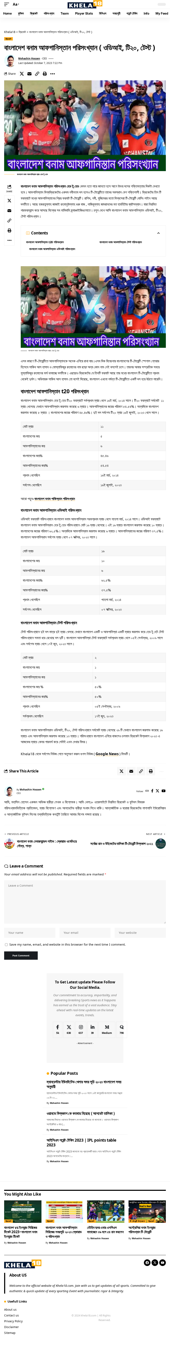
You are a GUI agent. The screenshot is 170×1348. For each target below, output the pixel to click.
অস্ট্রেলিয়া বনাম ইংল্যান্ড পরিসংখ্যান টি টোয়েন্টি (142, 1229)
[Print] (44, 73)
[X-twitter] (155, 1262)
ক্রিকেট (8, 38)
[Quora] (121, 1030)
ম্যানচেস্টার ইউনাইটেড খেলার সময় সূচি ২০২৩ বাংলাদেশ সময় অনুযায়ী (84, 1084)
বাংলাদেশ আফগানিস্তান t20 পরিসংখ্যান (45, 242)
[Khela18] (85, 4)
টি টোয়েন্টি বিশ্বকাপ (137, 1221)
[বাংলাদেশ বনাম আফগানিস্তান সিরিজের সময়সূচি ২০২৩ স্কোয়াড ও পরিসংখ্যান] (64, 1211)
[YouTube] (163, 791)
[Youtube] (162, 1262)
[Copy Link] (37, 73)
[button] (7, 4)
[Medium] (106, 1030)
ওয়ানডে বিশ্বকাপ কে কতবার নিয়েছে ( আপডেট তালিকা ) (81, 1113)
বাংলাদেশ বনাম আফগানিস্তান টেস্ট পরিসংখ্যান (121, 242)
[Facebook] (152, 791)
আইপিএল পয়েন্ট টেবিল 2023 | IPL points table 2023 (81, 1142)
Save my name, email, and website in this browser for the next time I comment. (67, 944)
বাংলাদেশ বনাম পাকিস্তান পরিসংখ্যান (54, 498)
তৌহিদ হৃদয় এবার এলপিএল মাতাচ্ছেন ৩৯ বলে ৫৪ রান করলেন (105, 1229)
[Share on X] (21, 73)
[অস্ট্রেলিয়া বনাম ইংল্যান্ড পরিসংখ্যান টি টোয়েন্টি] (147, 1211)
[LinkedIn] (92, 1030)
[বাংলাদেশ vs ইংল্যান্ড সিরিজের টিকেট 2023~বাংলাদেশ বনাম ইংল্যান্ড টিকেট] (22, 1211)
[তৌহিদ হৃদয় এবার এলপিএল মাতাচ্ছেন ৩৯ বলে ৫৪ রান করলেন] (105, 1211)
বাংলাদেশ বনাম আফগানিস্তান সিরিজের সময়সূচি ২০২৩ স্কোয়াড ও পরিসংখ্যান (64, 1232)
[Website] (147, 791)
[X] (157, 791)
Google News (107, 753)
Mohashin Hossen (29, 58)
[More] (52, 73)
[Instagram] (80, 1030)
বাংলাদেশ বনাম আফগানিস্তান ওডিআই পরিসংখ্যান (52, 249)
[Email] (29, 73)
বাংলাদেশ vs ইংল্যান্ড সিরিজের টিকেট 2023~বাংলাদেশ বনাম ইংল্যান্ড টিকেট (20, 1232)
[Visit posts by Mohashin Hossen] (10, 61)
